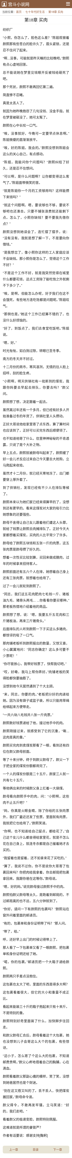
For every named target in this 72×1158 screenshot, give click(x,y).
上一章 (13, 1149)
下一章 (57, 1149)
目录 (36, 1149)
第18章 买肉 (55, 12)
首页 (19, 12)
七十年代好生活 (35, 12)
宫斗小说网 (18, 4)
